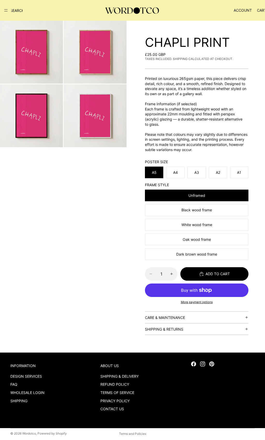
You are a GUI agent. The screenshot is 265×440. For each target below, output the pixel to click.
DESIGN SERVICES (26, 376)
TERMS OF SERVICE (117, 392)
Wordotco (29, 433)
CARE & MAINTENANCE (165, 317)
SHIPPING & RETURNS (164, 329)
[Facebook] (193, 364)
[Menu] (6, 10)
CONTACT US (112, 409)
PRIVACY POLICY (115, 401)
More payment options (197, 302)
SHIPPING (18, 401)
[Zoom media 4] (95, 115)
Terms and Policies (132, 434)
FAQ (13, 384)
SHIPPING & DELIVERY (119, 376)
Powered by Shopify (52, 433)
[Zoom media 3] (31, 115)
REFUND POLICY (114, 384)
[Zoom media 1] (31, 52)
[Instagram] (203, 364)
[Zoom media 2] (95, 52)
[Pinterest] (212, 364)
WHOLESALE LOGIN (27, 392)
